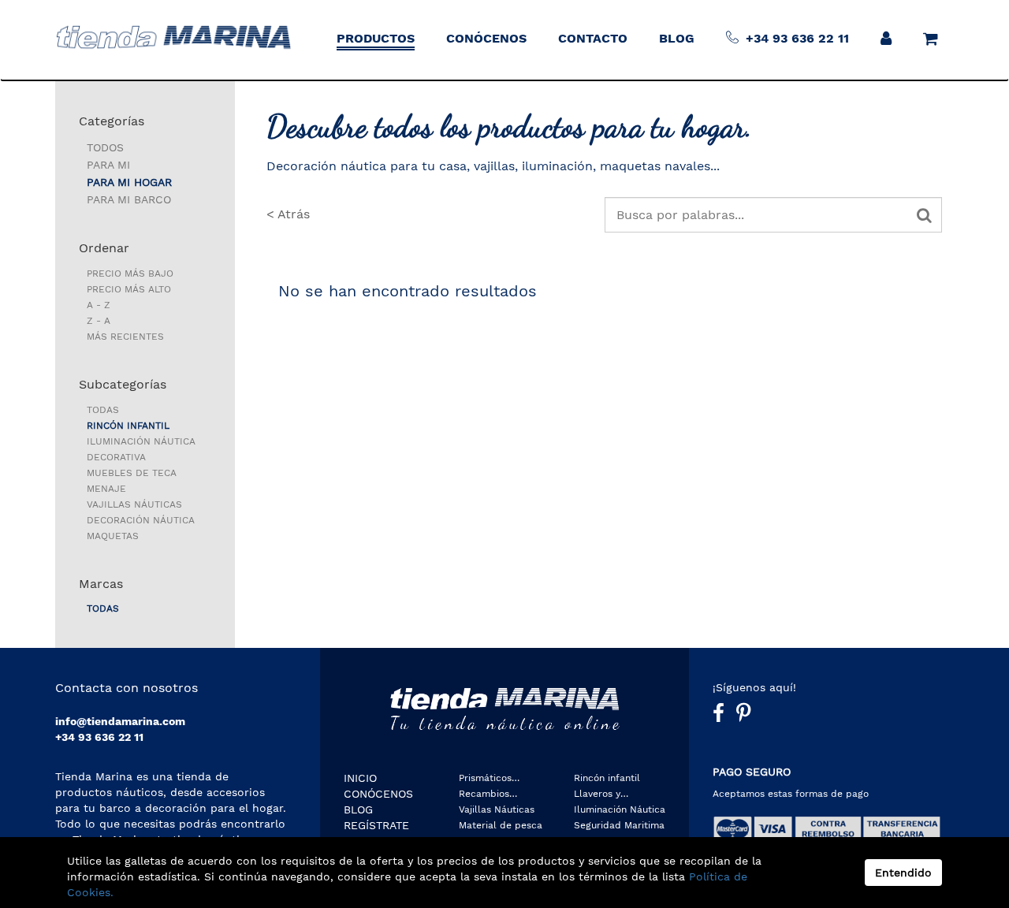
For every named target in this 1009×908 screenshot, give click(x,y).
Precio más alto (129, 289)
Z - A (98, 320)
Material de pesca (500, 825)
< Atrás (288, 214)
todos (105, 147)
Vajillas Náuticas (134, 504)
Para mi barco (129, 199)
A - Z (98, 305)
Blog (358, 809)
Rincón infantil (128, 425)
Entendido (903, 872)
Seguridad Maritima (619, 825)
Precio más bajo (130, 273)
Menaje (106, 488)
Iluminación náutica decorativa (141, 449)
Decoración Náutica (141, 520)
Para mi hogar (129, 182)
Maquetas (113, 535)
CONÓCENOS (378, 793)
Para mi (108, 164)
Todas (103, 409)
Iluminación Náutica (619, 809)
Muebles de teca (132, 472)
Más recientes (125, 336)
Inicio (360, 778)
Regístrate (376, 825)
